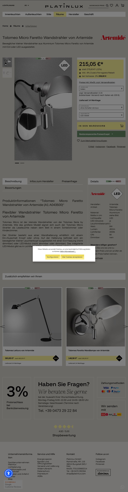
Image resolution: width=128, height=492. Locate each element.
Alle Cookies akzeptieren (72, 257)
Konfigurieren (52, 257)
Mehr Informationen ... (68, 251)
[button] (8, 473)
